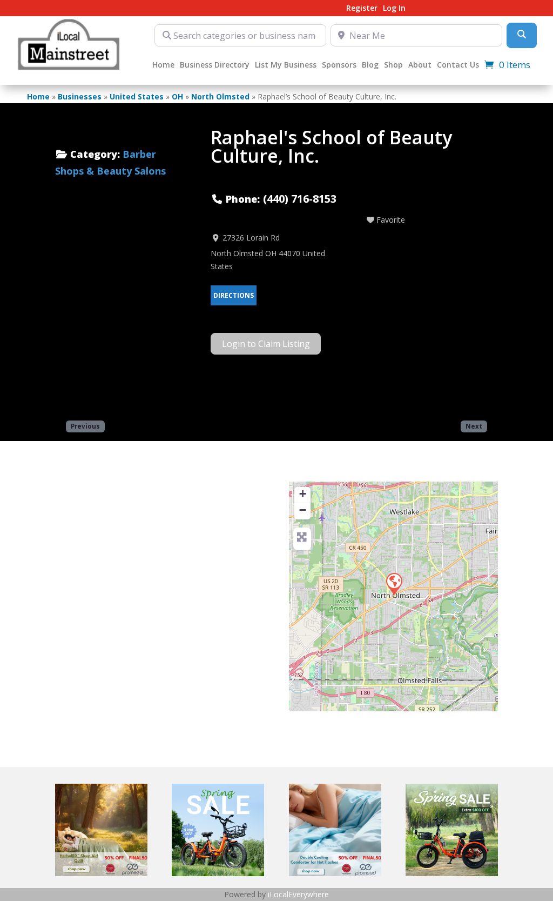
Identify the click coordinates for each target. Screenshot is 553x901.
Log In (394, 8)
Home (163, 65)
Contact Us (458, 65)
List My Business (285, 65)
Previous (85, 426)
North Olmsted (220, 96)
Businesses (80, 96)
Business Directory (214, 65)
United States (137, 96)
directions (233, 295)
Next (474, 426)
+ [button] (302, 493)
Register (361, 8)
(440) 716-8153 (299, 198)
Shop (393, 65)
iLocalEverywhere (298, 894)
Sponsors (339, 65)
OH (177, 96)
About (419, 65)
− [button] (302, 510)
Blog (370, 65)
